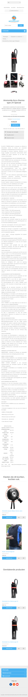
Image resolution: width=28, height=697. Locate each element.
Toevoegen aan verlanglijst (12, 132)
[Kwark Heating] (14, 537)
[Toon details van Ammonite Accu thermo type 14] (14, 586)
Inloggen (13, 7)
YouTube (17, 684)
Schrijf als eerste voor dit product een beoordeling (14, 116)
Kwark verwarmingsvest (8, 551)
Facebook (10, 684)
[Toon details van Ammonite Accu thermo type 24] (14, 627)
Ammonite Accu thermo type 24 (10, 642)
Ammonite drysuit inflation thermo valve (12, 511)
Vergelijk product (10, 134)
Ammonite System (16, 119)
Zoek (20, 25)
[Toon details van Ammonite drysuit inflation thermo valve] (14, 496)
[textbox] (11, 25)
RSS (14, 684)
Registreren (7, 7)
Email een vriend (10, 137)
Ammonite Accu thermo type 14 (10, 601)
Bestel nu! (15, 125)
